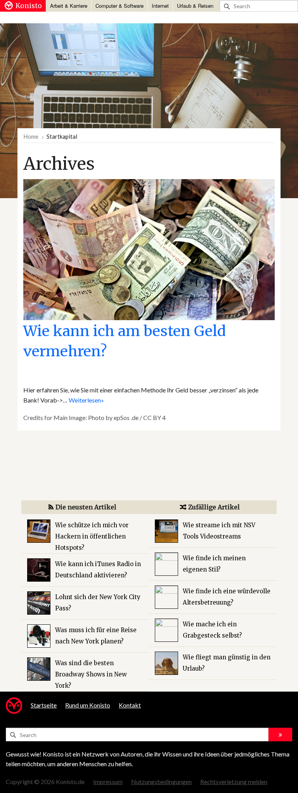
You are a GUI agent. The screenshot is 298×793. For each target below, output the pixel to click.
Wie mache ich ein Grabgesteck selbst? (212, 629)
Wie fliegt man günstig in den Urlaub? (226, 663)
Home (30, 136)
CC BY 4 (154, 417)
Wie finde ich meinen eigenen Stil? (214, 563)
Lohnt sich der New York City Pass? (97, 602)
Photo (96, 417)
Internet (160, 5)
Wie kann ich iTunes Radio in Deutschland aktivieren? (98, 569)
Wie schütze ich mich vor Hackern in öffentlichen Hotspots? (91, 536)
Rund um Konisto (87, 705)
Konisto (29, 6)
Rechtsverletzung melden (233, 781)
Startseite (44, 705)
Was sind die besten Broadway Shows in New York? (91, 674)
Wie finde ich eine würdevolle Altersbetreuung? (226, 596)
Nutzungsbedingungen (161, 781)
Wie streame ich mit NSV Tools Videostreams (219, 530)
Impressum (108, 781)
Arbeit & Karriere (68, 5)
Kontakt (130, 705)
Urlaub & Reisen (195, 5)
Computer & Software (119, 5)
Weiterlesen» (86, 400)
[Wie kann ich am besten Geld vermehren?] (149, 249)
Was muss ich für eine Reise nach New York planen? (96, 635)
